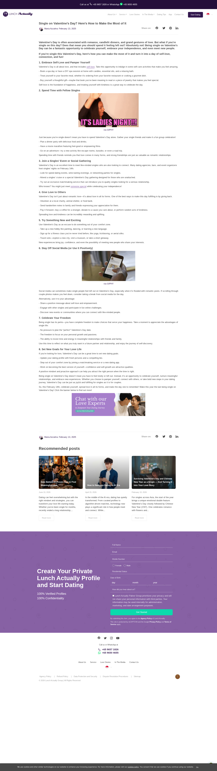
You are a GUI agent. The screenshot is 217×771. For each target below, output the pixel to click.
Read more (46, 518)
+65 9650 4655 (110, 652)
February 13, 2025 (67, 28)
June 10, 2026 (44, 492)
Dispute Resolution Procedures (115, 676)
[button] (209, 14)
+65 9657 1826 (110, 649)
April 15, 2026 (90, 492)
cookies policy (133, 767)
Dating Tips (161, 14)
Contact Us (179, 14)
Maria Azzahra (51, 28)
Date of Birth (115, 578)
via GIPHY (109, 130)
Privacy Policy (155, 622)
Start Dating (195, 15)
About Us (111, 14)
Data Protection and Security (85, 676)
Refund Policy (62, 676)
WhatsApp (114, 4)
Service (122, 14)
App (170, 14)
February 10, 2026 (139, 492)
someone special (78, 186)
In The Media (147, 14)
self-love (91, 67)
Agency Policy (146, 618)
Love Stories (134, 14)
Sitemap (137, 676)
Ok (197, 767)
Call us (83, 4)
